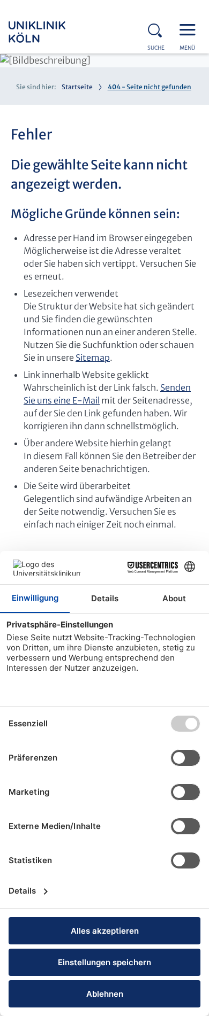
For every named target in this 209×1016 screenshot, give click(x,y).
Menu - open (190, 29)
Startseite (77, 87)
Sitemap (93, 357)
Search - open (158, 29)
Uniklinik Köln (51, 32)
